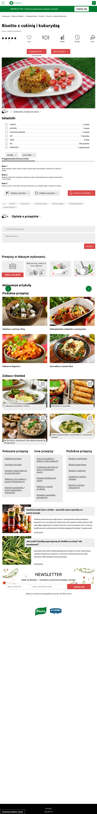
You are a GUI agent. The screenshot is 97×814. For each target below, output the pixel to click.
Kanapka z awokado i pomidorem (46, 496)
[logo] (15, 3)
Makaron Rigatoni (11, 366)
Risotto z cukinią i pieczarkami (76, 486)
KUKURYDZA (25, 204)
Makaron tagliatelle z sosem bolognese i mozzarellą (14, 490)
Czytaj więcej (38, 532)
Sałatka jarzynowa (13, 458)
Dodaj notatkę (82, 193)
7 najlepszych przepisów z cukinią (16, 406)
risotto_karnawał (76, 204)
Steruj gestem (18, 193)
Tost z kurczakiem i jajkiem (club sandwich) (47, 459)
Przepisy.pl (6, 16)
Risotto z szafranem (77, 458)
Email (10, 155)
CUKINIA (12, 204)
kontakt (48, 808)
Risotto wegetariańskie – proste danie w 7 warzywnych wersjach (71, 436)
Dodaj (89, 246)
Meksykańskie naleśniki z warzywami (68, 329)
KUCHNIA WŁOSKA (41, 204)
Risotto (41, 16)
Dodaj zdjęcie (12, 275)
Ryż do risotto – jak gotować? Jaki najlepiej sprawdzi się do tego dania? (24, 441)
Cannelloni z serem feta (61, 366)
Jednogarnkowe (31, 16)
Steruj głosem (47, 193)
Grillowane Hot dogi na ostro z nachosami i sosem (47, 469)
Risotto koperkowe (77, 464)
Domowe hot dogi (13, 464)
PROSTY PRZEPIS (58, 204)
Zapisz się (79, 586)
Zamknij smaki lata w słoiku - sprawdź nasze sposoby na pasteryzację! (54, 511)
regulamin (48, 811)
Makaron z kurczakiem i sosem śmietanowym (15, 480)
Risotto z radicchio (76, 470)
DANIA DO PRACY (9, 207)
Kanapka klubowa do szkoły (46, 479)
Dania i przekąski (18, 16)
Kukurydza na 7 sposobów (60, 406)
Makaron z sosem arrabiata (45, 487)
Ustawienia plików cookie (12, 812)
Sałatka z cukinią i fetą (13, 329)
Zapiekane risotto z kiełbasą (77, 477)
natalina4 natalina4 (14, 31)
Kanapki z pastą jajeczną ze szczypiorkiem (16, 471)
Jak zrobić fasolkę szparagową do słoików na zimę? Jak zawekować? (54, 543)
